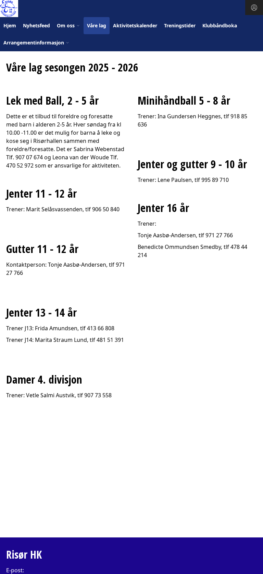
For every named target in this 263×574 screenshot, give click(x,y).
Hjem (9, 25)
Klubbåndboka (219, 25)
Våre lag (96, 25)
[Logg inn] (254, 7)
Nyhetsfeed (36, 25)
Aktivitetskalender (135, 25)
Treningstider (180, 25)
